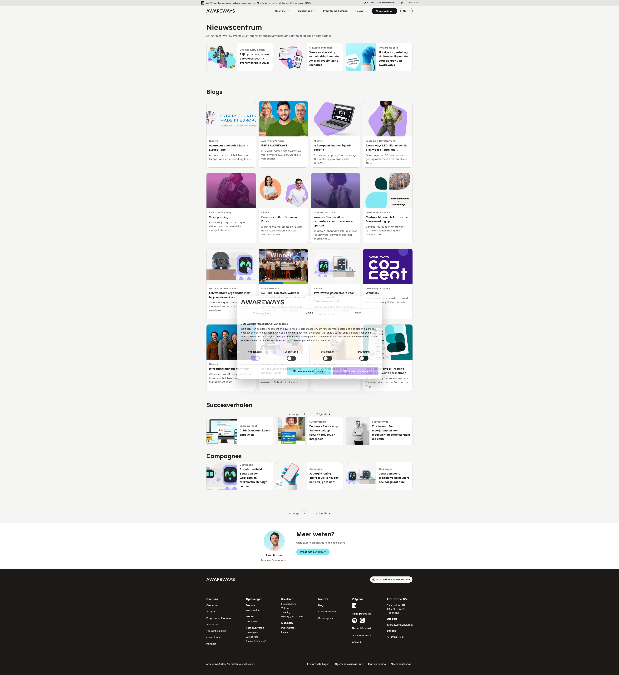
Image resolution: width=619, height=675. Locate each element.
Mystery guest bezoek (292, 616)
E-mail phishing (288, 604)
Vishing (285, 608)
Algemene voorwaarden (348, 664)
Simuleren (287, 599)
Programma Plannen (218, 618)
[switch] (291, 358)
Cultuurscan (252, 621)
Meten (250, 616)
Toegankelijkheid (216, 631)
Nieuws (323, 599)
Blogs (321, 605)
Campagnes (252, 632)
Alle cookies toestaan (356, 371)
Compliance (213, 637)
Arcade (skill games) (256, 641)
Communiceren (255, 627)
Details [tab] (310, 312)
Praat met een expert (313, 551)
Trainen (250, 605)
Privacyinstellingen (318, 664)
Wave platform (253, 610)
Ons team (212, 605)
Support (285, 632)
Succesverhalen (327, 611)
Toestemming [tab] (261, 313)
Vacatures (212, 624)
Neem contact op (401, 664)
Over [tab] (358, 312)
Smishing (285, 612)
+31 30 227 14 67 (395, 636)
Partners (211, 643)
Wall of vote (252, 637)
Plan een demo (384, 11)
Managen (287, 622)
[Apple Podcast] (362, 620)
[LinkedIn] (354, 605)
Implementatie (288, 628)
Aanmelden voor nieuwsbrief (393, 579)
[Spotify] (354, 620)
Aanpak (211, 611)
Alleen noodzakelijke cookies (308, 371)
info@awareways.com (400, 624)
